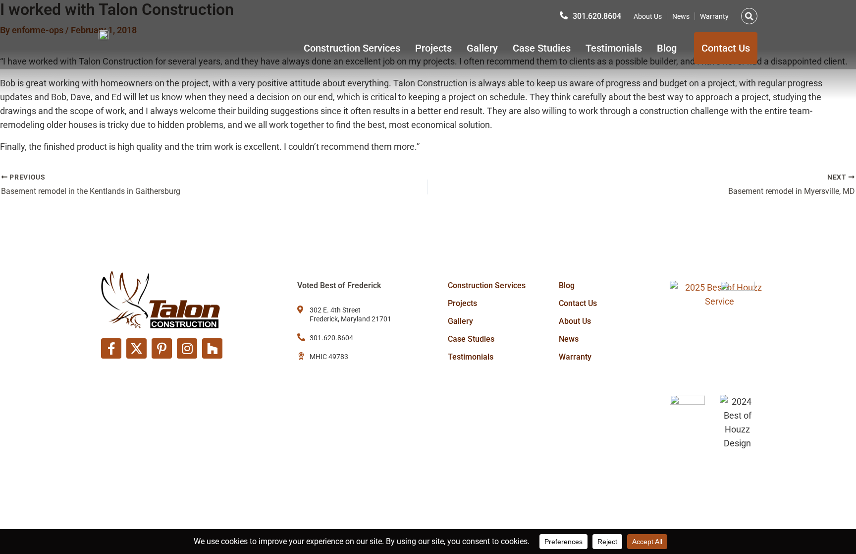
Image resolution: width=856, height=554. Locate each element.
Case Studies (542, 48)
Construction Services (352, 48)
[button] (749, 16)
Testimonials (614, 48)
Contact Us (578, 303)
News (681, 16)
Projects (433, 48)
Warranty (714, 16)
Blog (667, 48)
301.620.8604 (597, 16)
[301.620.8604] (564, 15)
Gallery (482, 48)
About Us (648, 16)
